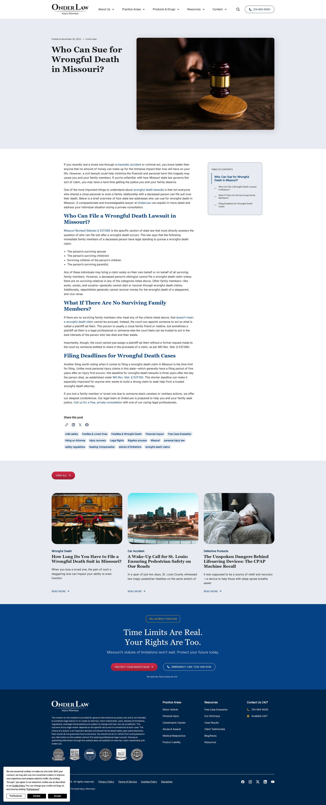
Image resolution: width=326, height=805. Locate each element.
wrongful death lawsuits (148, 189)
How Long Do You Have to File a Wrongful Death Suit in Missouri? (87, 559)
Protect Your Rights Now (132, 667)
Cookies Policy (149, 781)
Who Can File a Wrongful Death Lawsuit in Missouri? (238, 188)
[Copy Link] (66, 424)
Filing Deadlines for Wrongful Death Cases (235, 205)
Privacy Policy (106, 781)
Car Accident (136, 551)
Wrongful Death (62, 551)
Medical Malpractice (174, 735)
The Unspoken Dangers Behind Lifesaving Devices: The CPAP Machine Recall (236, 561)
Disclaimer (167, 781)
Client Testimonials (214, 729)
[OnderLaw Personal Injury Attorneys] (70, 9)
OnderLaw (144, 202)
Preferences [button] (33, 789)
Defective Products (216, 551)
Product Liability (172, 742)
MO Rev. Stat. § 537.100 (128, 377)
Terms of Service (127, 781)
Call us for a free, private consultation (98, 402)
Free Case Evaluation (216, 709)
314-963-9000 (261, 9)
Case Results (211, 722)
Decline (36, 796)
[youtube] (272, 782)
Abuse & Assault (172, 729)
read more (59, 591)
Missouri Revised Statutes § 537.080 (87, 230)
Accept (57, 796)
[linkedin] (265, 782)
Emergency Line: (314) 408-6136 (191, 666)
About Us (104, 9)
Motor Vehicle (170, 709)
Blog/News (210, 735)
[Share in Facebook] (87, 424)
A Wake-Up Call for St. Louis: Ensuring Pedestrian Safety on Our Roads (159, 561)
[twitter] (257, 782)
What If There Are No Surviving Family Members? (237, 196)
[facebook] (242, 782)
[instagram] (250, 782)
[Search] (238, 9)
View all (61, 475)
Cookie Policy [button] (18, 786)
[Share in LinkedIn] (73, 424)
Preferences (16, 796)
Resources (210, 742)
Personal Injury (171, 715)
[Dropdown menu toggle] (113, 9)
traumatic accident (129, 164)
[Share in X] (80, 424)
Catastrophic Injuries (174, 722)
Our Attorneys (212, 715)
